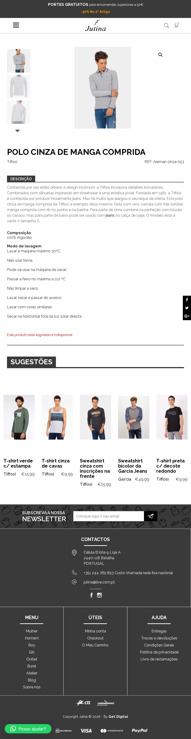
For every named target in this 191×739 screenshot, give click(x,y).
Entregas (159, 631)
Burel (31, 666)
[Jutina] (95, 25)
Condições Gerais (159, 645)
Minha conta (95, 631)
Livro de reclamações (159, 659)
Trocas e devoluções (159, 638)
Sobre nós (32, 687)
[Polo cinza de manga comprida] (187, 300)
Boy (31, 645)
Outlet (31, 659)
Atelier (31, 673)
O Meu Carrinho (95, 645)
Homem (32, 638)
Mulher (32, 631)
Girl (31, 652)
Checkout (95, 638)
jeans (110, 215)
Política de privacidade (159, 652)
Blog (32, 680)
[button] (160, 55)
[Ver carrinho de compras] (177, 24)
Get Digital (118, 717)
